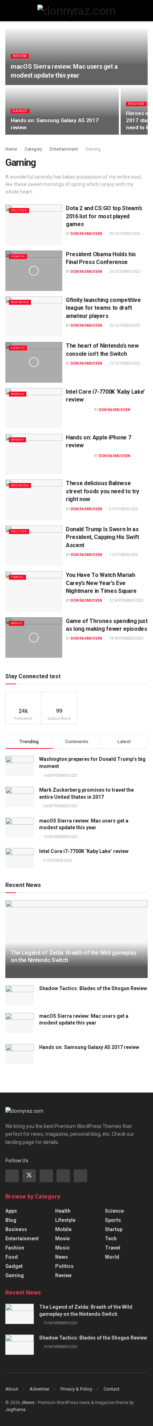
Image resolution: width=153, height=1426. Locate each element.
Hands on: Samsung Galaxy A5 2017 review (89, 1047)
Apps (11, 1211)
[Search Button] (145, 10)
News (61, 1257)
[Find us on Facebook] (12, 1175)
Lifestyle (65, 1220)
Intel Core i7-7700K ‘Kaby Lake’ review (83, 851)
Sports (113, 1220)
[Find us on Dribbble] (80, 1175)
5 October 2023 (123, 509)
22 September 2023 (126, 600)
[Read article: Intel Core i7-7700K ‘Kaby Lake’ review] (33, 408)
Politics (19, 210)
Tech (111, 1238)
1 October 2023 (123, 555)
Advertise (39, 1389)
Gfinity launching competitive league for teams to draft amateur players (103, 308)
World (112, 1257)
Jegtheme (15, 1409)
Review (20, 56)
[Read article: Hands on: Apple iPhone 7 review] (33, 454)
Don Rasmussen (86, 234)
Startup (113, 1229)
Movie (16, 623)
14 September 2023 (126, 638)
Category (33, 149)
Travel (17, 577)
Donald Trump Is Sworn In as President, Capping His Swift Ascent (102, 537)
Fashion (136, 104)
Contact (112, 1389)
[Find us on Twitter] (29, 1175)
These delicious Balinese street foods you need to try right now (102, 491)
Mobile (17, 393)
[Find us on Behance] (63, 1175)
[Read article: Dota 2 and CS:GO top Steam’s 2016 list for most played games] (33, 224)
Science (114, 1211)
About (11, 1389)
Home (11, 149)
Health (18, 256)
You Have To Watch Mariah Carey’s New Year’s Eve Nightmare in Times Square (101, 583)
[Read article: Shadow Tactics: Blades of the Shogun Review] (19, 995)
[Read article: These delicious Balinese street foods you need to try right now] (33, 499)
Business (20, 302)
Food (11, 1257)
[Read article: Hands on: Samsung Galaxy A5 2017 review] (19, 1054)
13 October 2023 (124, 363)
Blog (10, 1220)
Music (62, 1248)
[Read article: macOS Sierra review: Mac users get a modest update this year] (19, 1023)
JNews (28, 1402)
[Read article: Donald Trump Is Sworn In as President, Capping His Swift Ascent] (33, 546)
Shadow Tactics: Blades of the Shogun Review (93, 988)
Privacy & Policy (76, 1389)
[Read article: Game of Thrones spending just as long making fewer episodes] (33, 637)
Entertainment (64, 149)
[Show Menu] (8, 10)
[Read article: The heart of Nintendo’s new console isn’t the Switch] (33, 362)
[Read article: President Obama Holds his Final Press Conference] (33, 271)
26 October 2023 (124, 272)
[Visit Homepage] (76, 11)
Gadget (20, 111)
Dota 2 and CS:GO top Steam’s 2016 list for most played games (104, 216)
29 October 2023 (124, 234)
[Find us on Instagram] (46, 1175)
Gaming (93, 149)
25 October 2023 (124, 325)
